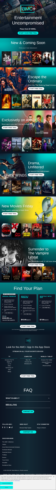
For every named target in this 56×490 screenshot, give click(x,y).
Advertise (5, 474)
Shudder (4, 462)
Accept (6, 487)
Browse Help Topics (25, 427)
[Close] (53, 476)
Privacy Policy (7, 480)
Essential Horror (6, 452)
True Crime (5, 460)
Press (9, 474)
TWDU (4, 444)
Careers (13, 474)
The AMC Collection (8, 442)
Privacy (17, 474)
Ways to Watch (41, 427)
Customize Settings (6, 483)
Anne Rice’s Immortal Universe (11, 447)
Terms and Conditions (30, 474)
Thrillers (4, 455)
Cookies (22, 474)
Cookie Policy (17, 480)
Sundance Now (6, 465)
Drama (4, 457)
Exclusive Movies (7, 449)
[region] (28, 482)
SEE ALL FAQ (11, 405)
